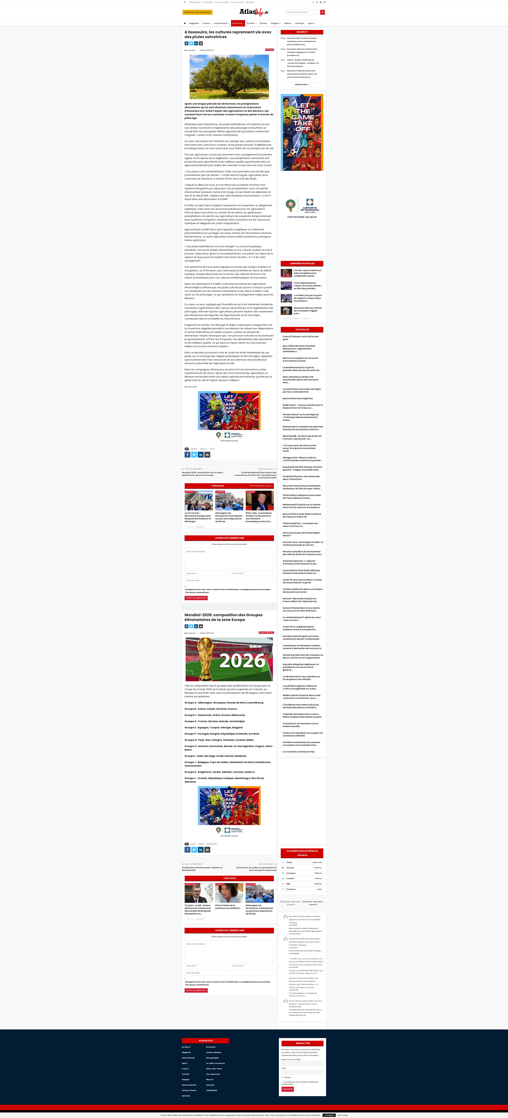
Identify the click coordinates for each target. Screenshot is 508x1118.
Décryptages (195, 2)
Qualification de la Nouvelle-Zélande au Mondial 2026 (202, 869)
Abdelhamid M (295, 938)
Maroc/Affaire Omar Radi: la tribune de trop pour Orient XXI (302, 515)
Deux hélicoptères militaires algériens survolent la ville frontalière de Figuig (305, 919)
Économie (237, 23)
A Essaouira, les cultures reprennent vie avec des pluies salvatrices (256, 869)
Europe (193, 844)
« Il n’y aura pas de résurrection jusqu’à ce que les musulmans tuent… (299, 448)
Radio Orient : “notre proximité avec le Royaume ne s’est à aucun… (303, 406)
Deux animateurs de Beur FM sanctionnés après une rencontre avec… (300, 379)
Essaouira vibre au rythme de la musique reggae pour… (308, 311)
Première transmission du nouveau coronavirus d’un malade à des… (301, 743)
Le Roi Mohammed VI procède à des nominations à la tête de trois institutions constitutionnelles (256, 475)
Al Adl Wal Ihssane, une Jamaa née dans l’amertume (301, 478)
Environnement (237, 2)
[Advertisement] (302, 800)
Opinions (186, 1096)
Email (284, 1068)
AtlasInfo (287, 1077)
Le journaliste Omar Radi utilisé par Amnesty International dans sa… (301, 572)
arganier (194, 449)
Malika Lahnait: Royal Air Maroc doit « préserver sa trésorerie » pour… (301, 696)
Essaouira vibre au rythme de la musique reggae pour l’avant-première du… (302, 52)
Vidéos (287, 23)
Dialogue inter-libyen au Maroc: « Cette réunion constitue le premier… (303, 459)
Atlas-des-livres (214, 1068)
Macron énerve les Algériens (298, 398)
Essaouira (203, 449)
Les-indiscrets (213, 1074)
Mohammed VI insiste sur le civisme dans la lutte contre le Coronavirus (302, 506)
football (201, 844)
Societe (185, 1074)
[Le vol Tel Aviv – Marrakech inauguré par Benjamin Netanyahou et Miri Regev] (199, 500)
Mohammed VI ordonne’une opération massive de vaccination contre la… (303, 428)
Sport (311, 23)
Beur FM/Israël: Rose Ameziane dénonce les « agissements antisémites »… (299, 349)
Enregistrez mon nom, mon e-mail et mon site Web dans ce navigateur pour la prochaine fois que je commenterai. (227, 591)
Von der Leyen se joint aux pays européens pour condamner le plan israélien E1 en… (302, 41)
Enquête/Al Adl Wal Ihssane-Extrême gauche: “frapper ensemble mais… (302, 468)
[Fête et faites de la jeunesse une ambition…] (229, 893)
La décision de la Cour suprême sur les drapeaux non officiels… (301, 678)
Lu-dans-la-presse (215, 1063)
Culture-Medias (213, 1052)
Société (251, 23)
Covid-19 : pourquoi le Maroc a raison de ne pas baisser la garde (302, 581)
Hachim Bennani (296, 1001)
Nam (291, 916)
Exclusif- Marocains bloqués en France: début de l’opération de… (300, 600)
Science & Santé (222, 2)
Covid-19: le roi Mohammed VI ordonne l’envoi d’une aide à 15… (300, 628)
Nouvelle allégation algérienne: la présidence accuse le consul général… (301, 667)
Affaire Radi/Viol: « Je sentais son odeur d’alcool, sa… (300, 525)
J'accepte (329, 1115)
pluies (212, 449)
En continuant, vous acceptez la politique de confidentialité (300, 1083)
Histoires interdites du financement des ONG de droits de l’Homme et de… (303, 553)
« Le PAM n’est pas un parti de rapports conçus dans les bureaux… (308, 298)
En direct (262, 633)
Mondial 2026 (212, 844)
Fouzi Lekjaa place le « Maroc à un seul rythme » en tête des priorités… (308, 286)
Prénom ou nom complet (291, 1060)
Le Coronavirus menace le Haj (298, 751)
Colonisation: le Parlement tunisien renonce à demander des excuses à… (302, 647)
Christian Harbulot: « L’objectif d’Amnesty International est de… (300, 562)
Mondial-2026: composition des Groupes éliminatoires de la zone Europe (202, 473)
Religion (275, 23)
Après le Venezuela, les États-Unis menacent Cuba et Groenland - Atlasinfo (303, 981)
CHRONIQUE (211, 1090)
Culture (263, 23)
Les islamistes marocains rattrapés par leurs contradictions (302, 390)
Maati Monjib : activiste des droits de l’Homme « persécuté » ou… (302, 437)
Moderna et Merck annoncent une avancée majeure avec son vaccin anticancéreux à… (302, 73)
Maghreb (193, 23)
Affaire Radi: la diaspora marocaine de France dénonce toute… (302, 496)
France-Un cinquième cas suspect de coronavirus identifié (303, 734)
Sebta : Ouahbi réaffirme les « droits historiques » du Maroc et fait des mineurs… (303, 63)
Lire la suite (343, 1115)
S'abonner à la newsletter (197, 12)
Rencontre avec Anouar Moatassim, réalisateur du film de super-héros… (302, 487)
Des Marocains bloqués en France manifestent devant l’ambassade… (302, 637)
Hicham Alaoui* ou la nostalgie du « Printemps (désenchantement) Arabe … (301, 417)
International (221, 23)
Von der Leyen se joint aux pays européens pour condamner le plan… (307, 273)
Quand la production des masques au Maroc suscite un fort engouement (303, 656)
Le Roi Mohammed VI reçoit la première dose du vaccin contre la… (302, 369)
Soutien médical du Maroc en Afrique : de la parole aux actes (303, 590)
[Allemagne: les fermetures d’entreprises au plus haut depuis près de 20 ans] (229, 500)
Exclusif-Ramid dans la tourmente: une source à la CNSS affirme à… (301, 609)
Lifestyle (299, 23)
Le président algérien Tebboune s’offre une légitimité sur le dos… (300, 687)
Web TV (209, 1079)
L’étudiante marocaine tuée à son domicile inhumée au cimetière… (301, 706)
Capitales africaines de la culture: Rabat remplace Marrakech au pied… (303, 715)
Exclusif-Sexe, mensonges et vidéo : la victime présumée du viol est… (303, 543)
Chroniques (208, 2)
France (206, 23)
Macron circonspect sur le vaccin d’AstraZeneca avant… (300, 359)
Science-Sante (189, 1090)
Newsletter (250, 2)
